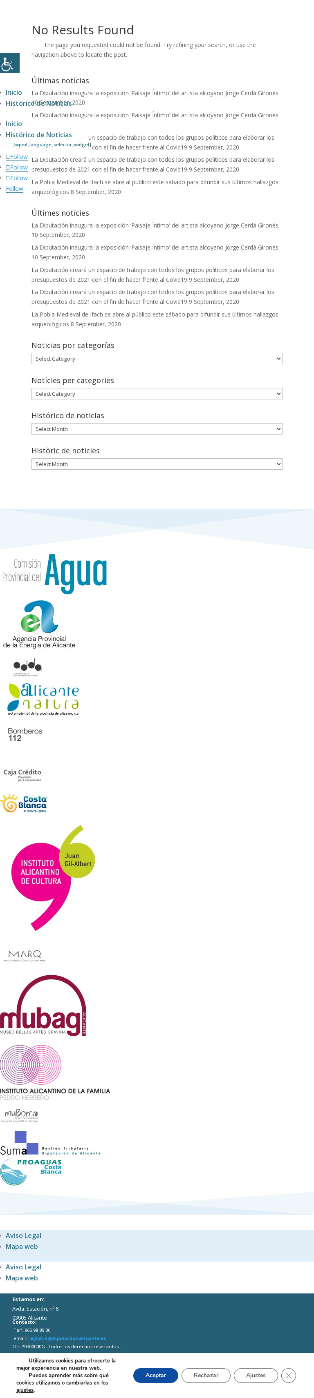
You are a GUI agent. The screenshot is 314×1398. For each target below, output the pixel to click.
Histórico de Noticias (39, 103)
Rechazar (206, 1375)
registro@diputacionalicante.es (67, 1338)
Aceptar (156, 1375)
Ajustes (256, 1375)
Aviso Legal (23, 1235)
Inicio (14, 92)
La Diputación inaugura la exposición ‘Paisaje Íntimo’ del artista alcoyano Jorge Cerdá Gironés (154, 93)
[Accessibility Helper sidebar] (10, 63)
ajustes (25, 1390)
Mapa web (22, 1246)
